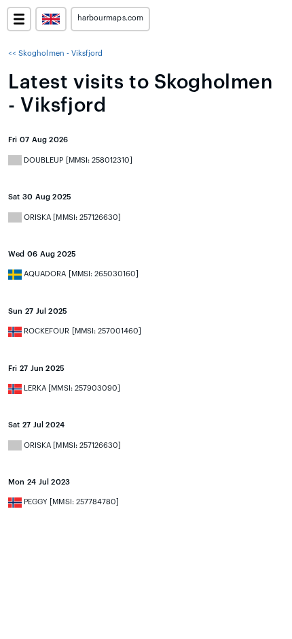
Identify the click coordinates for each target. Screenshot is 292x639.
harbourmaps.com (110, 18)
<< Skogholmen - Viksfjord (55, 53)
